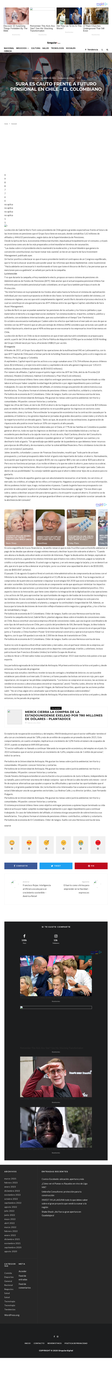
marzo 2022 (10, 1227)
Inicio (27, 1343)
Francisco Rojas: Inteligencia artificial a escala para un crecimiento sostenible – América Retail (37, 889)
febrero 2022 (11, 1231)
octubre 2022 (11, 1199)
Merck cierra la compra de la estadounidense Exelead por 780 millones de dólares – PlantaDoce (64, 715)
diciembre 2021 (12, 1239)
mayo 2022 (10, 1219)
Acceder (23, 1271)
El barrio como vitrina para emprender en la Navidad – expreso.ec (76, 887)
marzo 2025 (10, 1179)
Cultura (35, 48)
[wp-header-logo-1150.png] (14, 717)
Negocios (21, 48)
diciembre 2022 (12, 1191)
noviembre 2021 (12, 1243)
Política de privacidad (76, 1343)
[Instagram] (57, 1336)
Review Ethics (54, 1343)
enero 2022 (10, 1235)
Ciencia (8, 51)
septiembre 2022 (12, 1203)
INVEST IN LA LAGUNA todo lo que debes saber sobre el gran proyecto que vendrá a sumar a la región (65, 1203)
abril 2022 (9, 1223)
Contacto (39, 1343)
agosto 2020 (10, 1251)
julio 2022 (9, 1211)
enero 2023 (10, 1187)
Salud (45, 48)
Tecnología (57, 48)
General (35, 78)
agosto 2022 (10, 1207)
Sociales (70, 48)
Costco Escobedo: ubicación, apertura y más (63, 1179)
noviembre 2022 (12, 1195)
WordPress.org (11, 1315)
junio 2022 (9, 1215)
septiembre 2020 (12, 1247)
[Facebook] (54, 1336)
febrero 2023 (11, 1182)
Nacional (9, 48)
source (7, 825)
